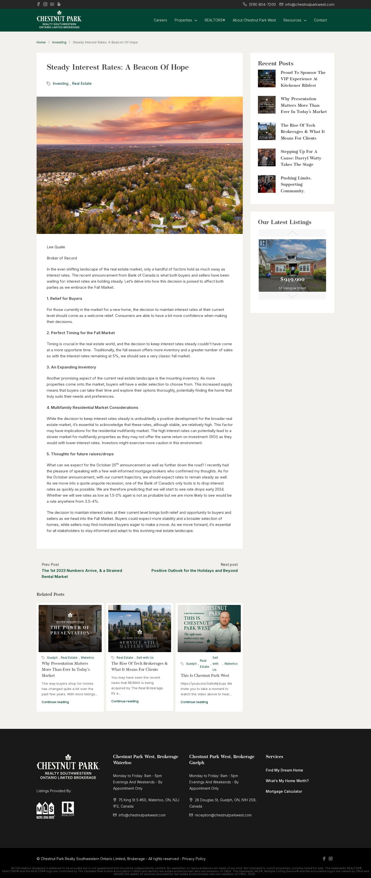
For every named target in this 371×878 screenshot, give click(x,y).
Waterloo (87, 657)
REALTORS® (215, 20)
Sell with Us (145, 657)
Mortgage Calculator (284, 791)
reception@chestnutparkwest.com (223, 815)
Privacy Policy (194, 859)
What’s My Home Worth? (287, 781)
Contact (320, 20)
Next (292, 296)
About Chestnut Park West (254, 20)
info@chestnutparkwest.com (142, 815)
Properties (183, 20)
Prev (292, 233)
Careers (160, 20)
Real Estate (82, 83)
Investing (59, 42)
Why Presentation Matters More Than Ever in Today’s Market (66, 670)
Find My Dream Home (284, 770)
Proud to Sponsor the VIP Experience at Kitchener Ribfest (303, 79)
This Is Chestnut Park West (205, 676)
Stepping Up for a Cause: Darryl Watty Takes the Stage (301, 158)
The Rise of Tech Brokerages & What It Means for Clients (303, 132)
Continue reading (55, 702)
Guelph (52, 657)
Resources (292, 20)
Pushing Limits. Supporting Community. (296, 184)
